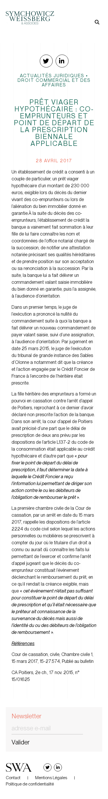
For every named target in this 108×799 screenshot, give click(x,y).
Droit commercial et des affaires (54, 82)
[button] (78, 13)
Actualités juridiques (52, 75)
